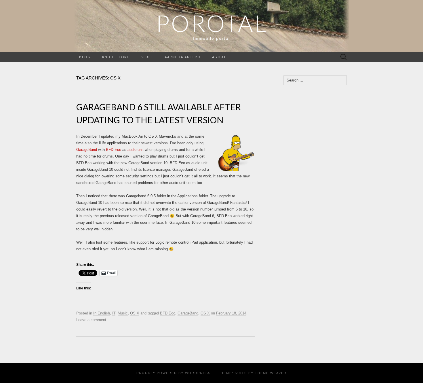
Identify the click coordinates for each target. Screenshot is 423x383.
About (219, 57)
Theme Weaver (271, 373)
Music (123, 313)
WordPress (198, 373)
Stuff (147, 57)
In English (101, 313)
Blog (85, 57)
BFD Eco (113, 149)
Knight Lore (115, 57)
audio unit (135, 149)
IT (113, 313)
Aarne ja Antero (183, 57)
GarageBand (86, 149)
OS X (134, 313)
